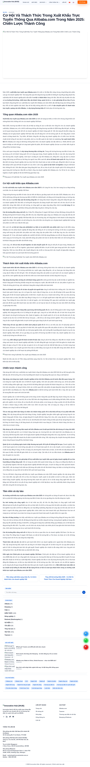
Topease (7, 635)
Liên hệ (64, 2)
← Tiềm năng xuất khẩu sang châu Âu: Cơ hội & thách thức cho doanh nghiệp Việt (20, 578)
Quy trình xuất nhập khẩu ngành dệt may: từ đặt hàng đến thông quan (37, 667)
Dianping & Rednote (65, 717)
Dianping (8, 607)
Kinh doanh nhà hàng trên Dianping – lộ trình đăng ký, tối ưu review (36, 653)
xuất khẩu (47, 688)
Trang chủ (26, 2)
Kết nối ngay (82, 2)
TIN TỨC (5, 12)
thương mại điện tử (49, 684)
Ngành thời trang (10, 684)
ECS (27, 681)
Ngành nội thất (74, 681)
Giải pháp (42, 2)
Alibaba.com (9, 681)
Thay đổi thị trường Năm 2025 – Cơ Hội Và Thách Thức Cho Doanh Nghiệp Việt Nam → (58, 578)
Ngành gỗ (42, 681)
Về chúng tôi (39, 711)
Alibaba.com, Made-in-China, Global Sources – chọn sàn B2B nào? (36, 660)
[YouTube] (13, 717)
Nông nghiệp (9, 616)
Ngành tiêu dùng (37, 684)
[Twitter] (10, 717)
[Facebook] (4, 717)
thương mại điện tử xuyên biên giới (66, 684)
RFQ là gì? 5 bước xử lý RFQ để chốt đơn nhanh (30, 647)
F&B (6, 610)
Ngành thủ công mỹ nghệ (24, 684)
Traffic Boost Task (24, 688)
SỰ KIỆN (7, 622)
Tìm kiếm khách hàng (11, 688)
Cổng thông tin (53, 2)
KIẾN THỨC (8, 613)
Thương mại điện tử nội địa (67, 714)
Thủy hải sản (9, 629)
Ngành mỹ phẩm (52, 681)
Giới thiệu (34, 2)
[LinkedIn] (7, 717)
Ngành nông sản (63, 681)
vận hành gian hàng (37, 688)
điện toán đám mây (58, 688)
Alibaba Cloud (19, 681)
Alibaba (7, 604)
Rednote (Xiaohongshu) (13, 619)
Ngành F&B (34, 681)
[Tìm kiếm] (83, 592)
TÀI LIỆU (7, 625)
